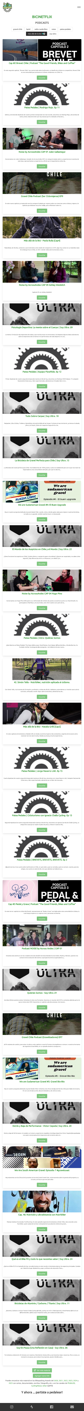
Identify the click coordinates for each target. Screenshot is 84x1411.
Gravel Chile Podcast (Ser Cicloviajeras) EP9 (42, 196)
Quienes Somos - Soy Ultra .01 (42, 993)
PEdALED (71, 1383)
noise (54, 29)
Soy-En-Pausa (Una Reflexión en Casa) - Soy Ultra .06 (42, 1347)
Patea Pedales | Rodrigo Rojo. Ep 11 (42, 107)
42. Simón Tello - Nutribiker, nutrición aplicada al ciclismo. (42, 682)
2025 (11, 1383)
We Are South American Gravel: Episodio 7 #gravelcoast (42, 1170)
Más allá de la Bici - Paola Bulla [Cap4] (42, 240)
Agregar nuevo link (42, 1376)
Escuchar (42, 78)
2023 (70, 1380)
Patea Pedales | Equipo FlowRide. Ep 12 (42, 371)
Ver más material (43, 1370)
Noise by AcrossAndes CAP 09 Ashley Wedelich (42, 285)
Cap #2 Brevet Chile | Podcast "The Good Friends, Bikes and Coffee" (42, 63)
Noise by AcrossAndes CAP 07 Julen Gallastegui (42, 152)
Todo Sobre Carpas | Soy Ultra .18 (42, 416)
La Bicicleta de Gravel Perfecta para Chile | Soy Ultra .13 (42, 460)
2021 (61, 1380)
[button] (79, 7)
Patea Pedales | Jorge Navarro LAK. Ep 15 (42, 771)
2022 (66, 1380)
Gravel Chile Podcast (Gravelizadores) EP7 (42, 1037)
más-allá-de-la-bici (35, 34)
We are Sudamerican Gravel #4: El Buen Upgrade (42, 505)
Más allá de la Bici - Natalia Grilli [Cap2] (42, 726)
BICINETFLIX (42, 17)
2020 (56, 1380)
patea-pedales (65, 29)
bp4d (28, 29)
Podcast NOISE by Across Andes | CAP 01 (42, 948)
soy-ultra (52, 34)
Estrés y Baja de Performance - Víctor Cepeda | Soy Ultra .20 (42, 1126)
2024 (75, 1380)
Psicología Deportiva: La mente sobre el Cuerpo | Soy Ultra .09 (42, 327)
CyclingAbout (36, 1386)
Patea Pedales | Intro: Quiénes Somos (42, 638)
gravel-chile (17, 29)
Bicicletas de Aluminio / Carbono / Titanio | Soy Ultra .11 (42, 1303)
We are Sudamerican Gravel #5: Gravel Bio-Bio (42, 1081)
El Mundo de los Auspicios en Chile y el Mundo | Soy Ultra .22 (42, 549)
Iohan (45, 1386)
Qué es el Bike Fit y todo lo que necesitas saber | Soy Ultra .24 (42, 1259)
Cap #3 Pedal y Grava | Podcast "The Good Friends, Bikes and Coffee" (42, 904)
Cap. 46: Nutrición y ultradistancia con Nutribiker (42, 1214)
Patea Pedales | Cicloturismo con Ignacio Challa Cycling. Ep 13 (42, 815)
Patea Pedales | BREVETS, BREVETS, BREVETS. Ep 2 (42, 859)
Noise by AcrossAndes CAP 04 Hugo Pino (42, 593)
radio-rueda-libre (40, 29)
